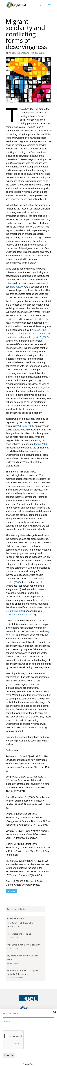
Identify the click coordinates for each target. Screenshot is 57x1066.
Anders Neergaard (18, 52)
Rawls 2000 (16, 286)
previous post (32, 631)
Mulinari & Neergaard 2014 (20, 614)
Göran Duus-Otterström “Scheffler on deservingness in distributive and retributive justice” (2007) (28, 334)
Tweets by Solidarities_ (17, 909)
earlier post (43, 219)
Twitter (12, 891)
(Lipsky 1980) (26, 426)
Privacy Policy (28, 1064)
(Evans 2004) (40, 444)
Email (6, 1021)
